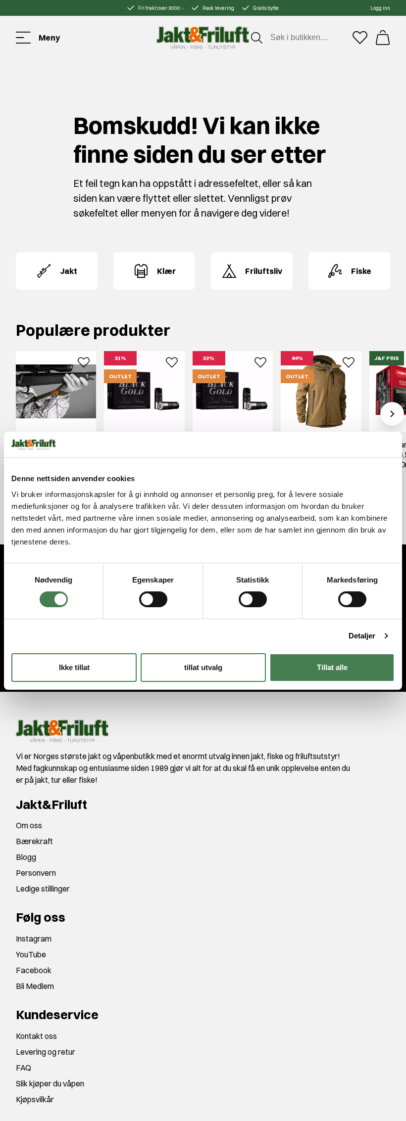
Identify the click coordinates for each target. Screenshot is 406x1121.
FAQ (23, 1068)
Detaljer (362, 635)
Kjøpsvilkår (35, 1099)
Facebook (33, 970)
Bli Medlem (35, 986)
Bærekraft (34, 841)
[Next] (392, 414)
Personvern (36, 873)
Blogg (26, 857)
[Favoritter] (360, 37)
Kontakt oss (36, 1036)
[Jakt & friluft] (202, 37)
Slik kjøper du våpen (50, 1083)
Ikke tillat (74, 667)
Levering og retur (45, 1052)
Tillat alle (332, 667)
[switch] (153, 599)
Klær (166, 271)
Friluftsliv (263, 271)
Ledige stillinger (43, 889)
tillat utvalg (203, 667)
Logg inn (380, 8)
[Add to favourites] (84, 361)
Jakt (68, 271)
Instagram (33, 938)
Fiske (361, 271)
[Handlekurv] (382, 37)
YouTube (31, 954)
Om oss (29, 825)
